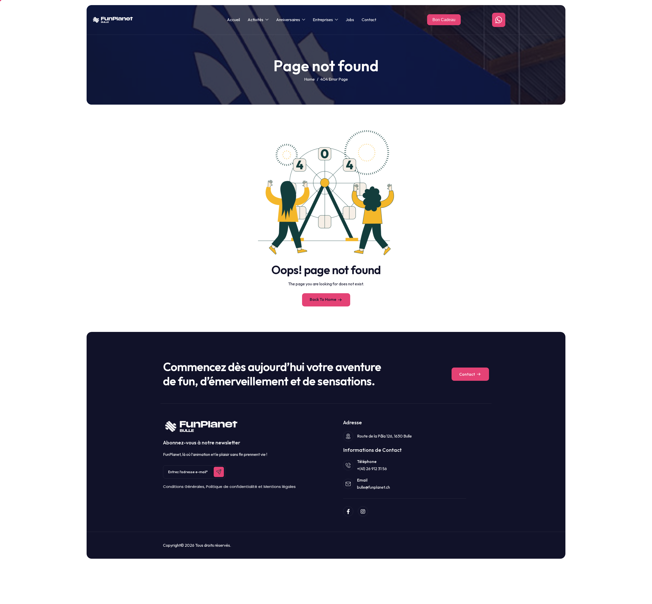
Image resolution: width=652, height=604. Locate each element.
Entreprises (323, 19)
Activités (255, 19)
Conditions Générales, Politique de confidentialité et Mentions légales (229, 486)
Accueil (233, 19)
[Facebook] (348, 511)
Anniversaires (288, 19)
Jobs (350, 19)
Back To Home (323, 299)
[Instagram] (363, 511)
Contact (369, 19)
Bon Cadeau (443, 20)
